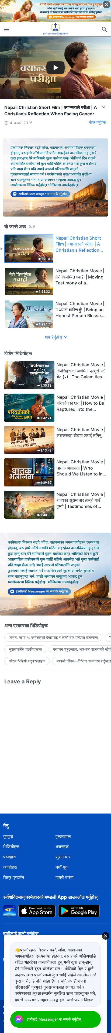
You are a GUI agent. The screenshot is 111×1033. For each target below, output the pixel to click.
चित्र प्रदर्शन (13, 877)
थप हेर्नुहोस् (53, 337)
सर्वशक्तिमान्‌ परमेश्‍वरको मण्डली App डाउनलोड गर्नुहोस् (50, 897)
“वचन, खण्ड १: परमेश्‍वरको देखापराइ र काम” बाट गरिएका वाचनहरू (53, 637)
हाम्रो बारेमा (65, 877)
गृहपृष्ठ (8, 836)
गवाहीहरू (10, 867)
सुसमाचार (63, 856)
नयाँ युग (61, 867)
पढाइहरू (9, 856)
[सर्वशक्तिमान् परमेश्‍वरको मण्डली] (55, 29)
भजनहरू (62, 846)
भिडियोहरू (11, 846)
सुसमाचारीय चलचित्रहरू (25, 649)
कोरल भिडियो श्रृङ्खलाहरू (27, 661)
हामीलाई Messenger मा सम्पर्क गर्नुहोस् (54, 1019)
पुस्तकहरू (63, 836)
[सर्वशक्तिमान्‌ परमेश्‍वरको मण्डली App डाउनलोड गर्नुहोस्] (9, 910)
